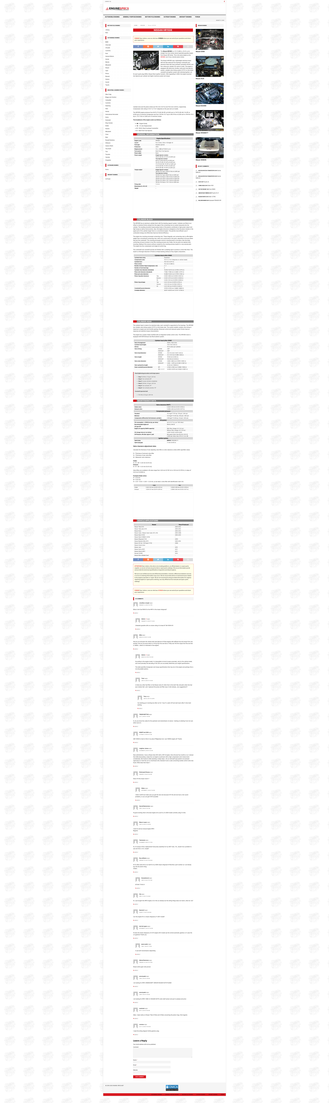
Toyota (107, 85)
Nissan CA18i (200, 51)
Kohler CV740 (212, 196)
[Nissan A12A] (210, 66)
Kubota (107, 128)
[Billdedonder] (196, 200)
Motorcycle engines (152, 17)
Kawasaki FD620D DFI (215, 200)
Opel (106, 70)
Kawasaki (108, 120)
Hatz (106, 108)
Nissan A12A (200, 78)
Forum (197, 17)
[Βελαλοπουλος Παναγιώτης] (196, 170)
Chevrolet (108, 45)
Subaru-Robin (109, 145)
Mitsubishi (108, 65)
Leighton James (144, 748)
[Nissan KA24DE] (210, 93)
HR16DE (163, 57)
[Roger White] (196, 196)
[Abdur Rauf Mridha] (196, 193)
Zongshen (108, 160)
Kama (107, 117)
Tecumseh (108, 148)
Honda (107, 59)
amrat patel (142, 992)
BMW (106, 42)
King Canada (109, 123)
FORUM (161, 38)
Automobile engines (112, 17)
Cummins (108, 50)
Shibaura (107, 143)
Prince (107, 73)
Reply (136, 613)
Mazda (107, 62)
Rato (106, 32)
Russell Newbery (110, 140)
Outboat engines (170, 17)
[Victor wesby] (196, 189)
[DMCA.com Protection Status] (172, 1090)
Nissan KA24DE (201, 106)
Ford (106, 53)
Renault (107, 76)
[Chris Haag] (196, 185)
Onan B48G (212, 189)
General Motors (109, 56)
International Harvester (111, 114)
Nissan (107, 67)
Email (134, 1065)
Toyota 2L (206, 181)
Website (135, 1070)
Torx (106, 151)
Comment (136, 1047)
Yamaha (107, 157)
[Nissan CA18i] (210, 39)
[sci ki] (196, 181)
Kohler (107, 125)
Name (135, 1060)
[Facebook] (224, 1)
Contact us (108, 1)
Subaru (107, 79)
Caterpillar (108, 100)
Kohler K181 (210, 185)
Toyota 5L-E (215, 193)
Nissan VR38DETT (202, 133)
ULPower (107, 179)
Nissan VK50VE (201, 160)
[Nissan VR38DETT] (210, 120)
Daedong (108, 105)
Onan (106, 134)
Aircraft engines (185, 17)
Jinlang (107, 29)
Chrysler (107, 47)
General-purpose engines (132, 17)
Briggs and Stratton (110, 97)
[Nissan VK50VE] (210, 147)
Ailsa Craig (108, 94)
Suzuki (107, 82)
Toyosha (107, 154)
